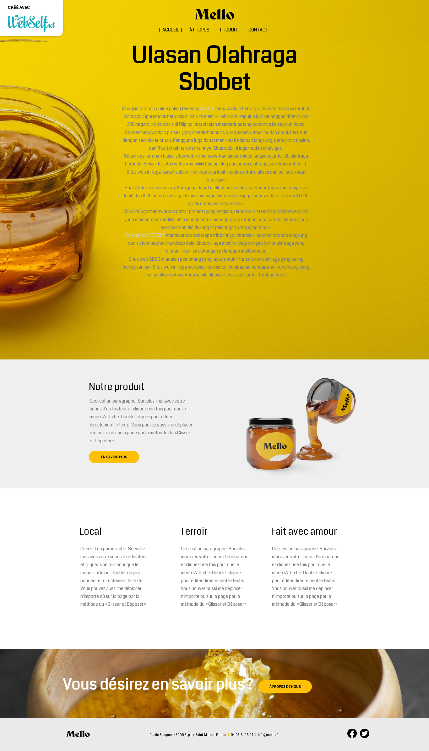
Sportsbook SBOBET (145, 235)
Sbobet (207, 108)
